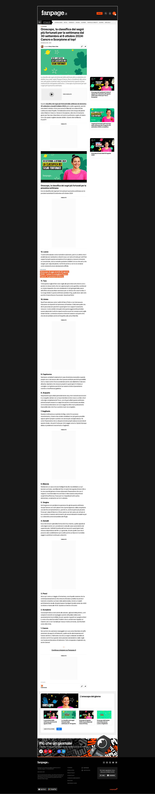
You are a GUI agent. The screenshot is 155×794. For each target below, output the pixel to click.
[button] (85, 46)
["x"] (54, 751)
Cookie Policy (70, 775)
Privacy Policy (71, 772)
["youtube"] (50, 751)
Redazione (70, 780)
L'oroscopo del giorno (90, 696)
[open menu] (40, 22)
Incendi (78, 22)
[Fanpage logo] (52, 13)
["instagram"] (45, 751)
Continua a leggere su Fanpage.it (64, 650)
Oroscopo (44, 26)
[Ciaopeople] (113, 789)
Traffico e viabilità (92, 22)
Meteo (65, 22)
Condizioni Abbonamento (73, 778)
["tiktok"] (41, 751)
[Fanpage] (43, 762)
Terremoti (71, 22)
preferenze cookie (72, 783)
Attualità (46, 22)
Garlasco (107, 22)
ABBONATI (99, 13)
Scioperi (101, 22)
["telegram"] (63, 751)
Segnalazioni (70, 770)
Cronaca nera (58, 22)
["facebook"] (59, 751)
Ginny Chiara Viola (53, 46)
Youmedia (69, 767)
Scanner (83, 22)
